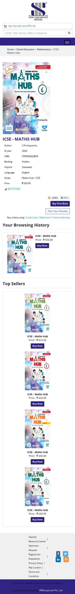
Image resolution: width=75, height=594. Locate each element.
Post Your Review (58, 211)
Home (10, 49)
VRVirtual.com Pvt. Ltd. (51, 590)
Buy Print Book (60, 203)
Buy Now (42, 245)
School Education (25, 49)
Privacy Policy (36, 563)
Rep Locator (35, 567)
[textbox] (34, 33)
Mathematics (44, 49)
